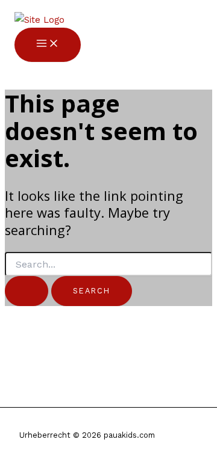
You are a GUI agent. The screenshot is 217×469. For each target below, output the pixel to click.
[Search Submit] (26, 291)
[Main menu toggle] (47, 44)
